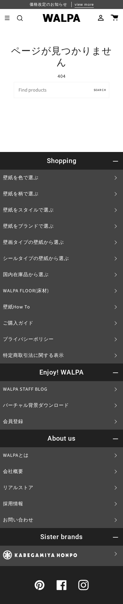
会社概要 (13, 471)
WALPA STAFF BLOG (25, 389)
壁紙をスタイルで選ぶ (28, 210)
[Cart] (114, 18)
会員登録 (13, 421)
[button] (20, 18)
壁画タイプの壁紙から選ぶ (33, 242)
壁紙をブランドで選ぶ (28, 226)
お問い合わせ (18, 520)
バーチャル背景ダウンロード (36, 405)
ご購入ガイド (18, 323)
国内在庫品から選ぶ (26, 274)
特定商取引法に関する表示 (33, 355)
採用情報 (13, 503)
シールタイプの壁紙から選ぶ (36, 258)
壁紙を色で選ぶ (21, 177)
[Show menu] (9, 17)
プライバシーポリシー (28, 339)
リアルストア (18, 487)
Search (100, 90)
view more (84, 4)
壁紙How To (16, 307)
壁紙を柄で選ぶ (21, 194)
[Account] (101, 18)
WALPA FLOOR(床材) (26, 290)
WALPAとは (16, 455)
